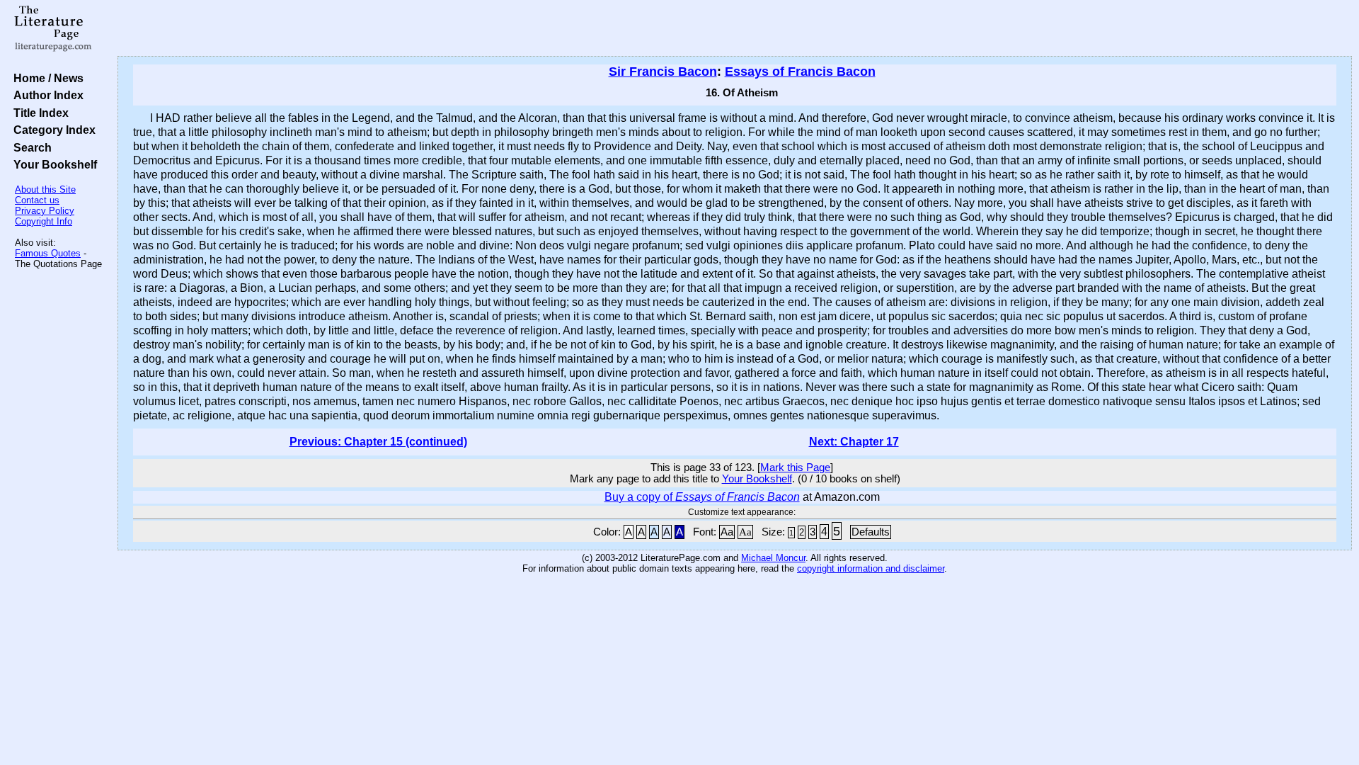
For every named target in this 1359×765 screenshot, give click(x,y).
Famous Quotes (48, 253)
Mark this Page (795, 467)
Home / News (46, 78)
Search (30, 147)
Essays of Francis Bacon (800, 71)
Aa (727, 532)
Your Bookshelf (52, 164)
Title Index (38, 112)
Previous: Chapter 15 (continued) (378, 442)
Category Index (52, 129)
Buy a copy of (702, 497)
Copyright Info (43, 221)
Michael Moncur (773, 557)
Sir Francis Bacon (663, 71)
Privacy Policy (44, 210)
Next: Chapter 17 (854, 442)
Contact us (37, 200)
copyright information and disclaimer (870, 568)
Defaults (870, 532)
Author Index (46, 95)
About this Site (45, 189)
